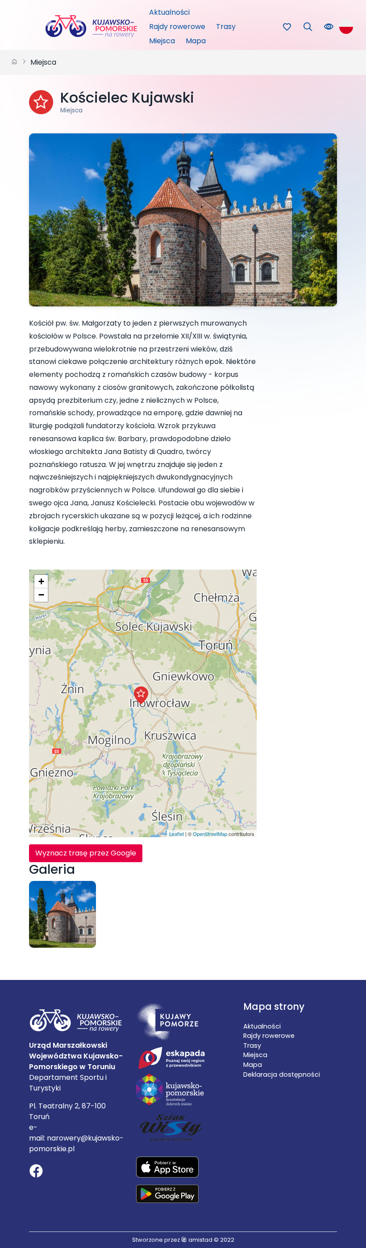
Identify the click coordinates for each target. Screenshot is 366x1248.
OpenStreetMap (210, 833)
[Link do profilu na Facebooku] (36, 1172)
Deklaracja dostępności (281, 1074)
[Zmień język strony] (346, 27)
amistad (199, 1240)
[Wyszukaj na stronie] (307, 27)
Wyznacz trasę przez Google (85, 853)
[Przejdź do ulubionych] (286, 27)
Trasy (226, 26)
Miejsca (162, 41)
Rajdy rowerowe (177, 26)
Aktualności (169, 12)
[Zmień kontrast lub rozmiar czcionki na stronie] (328, 27)
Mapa (196, 41)
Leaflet (176, 833)
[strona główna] (14, 62)
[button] (141, 695)
